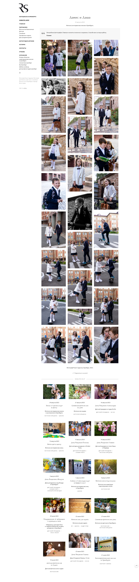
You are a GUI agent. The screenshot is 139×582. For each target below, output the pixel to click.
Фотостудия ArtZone (26, 41)
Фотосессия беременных (26, 29)
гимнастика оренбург (25, 63)
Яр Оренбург (23, 65)
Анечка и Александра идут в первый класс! (80, 482)
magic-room (55, 532)
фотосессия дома (51, 415)
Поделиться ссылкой (80, 373)
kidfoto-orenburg (24, 67)
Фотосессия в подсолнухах (105, 481)
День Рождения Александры (105, 406)
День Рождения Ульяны (79, 554)
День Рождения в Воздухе (54, 479)
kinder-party (80, 452)
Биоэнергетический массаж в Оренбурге (105, 559)
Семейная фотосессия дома (105, 519)
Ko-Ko (113, 412)
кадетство (85, 526)
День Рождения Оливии (105, 443)
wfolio (25, 88)
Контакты (22, 48)
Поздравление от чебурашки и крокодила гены (54, 520)
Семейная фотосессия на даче (80, 407)
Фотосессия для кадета (80, 519)
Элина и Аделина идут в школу (54, 407)
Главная (22, 24)
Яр (72, 526)
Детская (21, 31)
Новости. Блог (24, 20)
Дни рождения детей (25, 37)
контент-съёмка (105, 563)
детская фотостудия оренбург (28, 69)
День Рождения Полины (80, 443)
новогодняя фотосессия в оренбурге (26, 60)
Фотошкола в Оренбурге (27, 16)
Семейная (22, 33)
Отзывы (22, 51)
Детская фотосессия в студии (54, 564)
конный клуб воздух (55, 490)
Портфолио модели (25, 35)
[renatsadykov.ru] (23, 7)
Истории (22, 44)
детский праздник (102, 412)
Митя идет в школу (54, 444)
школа (61, 415)
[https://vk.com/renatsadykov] (20, 73)
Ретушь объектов (24, 57)
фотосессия (105, 489)
